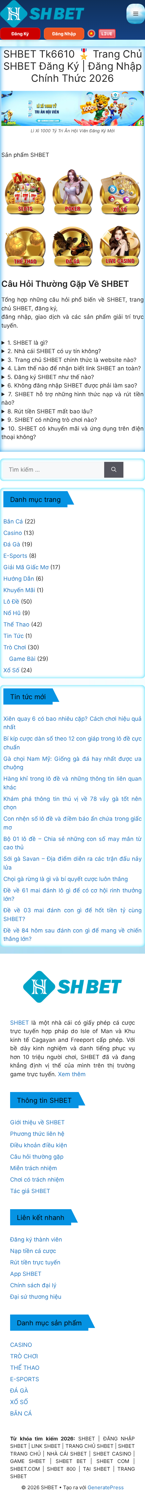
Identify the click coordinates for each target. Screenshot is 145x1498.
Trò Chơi (14, 647)
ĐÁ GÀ (19, 1390)
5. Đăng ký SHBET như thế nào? (50, 377)
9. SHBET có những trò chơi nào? (52, 419)
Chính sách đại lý (33, 1285)
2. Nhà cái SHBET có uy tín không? (54, 351)
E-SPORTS (24, 1379)
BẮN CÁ (21, 1413)
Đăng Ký (20, 33)
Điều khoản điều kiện (38, 1145)
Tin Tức (13, 636)
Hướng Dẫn (18, 578)
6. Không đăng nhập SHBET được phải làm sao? (72, 385)
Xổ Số (11, 670)
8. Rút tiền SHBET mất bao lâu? (50, 411)
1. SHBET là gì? (27, 342)
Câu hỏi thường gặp (36, 1156)
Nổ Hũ (12, 613)
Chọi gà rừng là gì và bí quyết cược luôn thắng (65, 879)
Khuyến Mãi (19, 590)
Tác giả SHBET (30, 1191)
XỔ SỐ (19, 1402)
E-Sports (15, 555)
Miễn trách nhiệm (33, 1168)
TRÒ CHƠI (24, 1356)
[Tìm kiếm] (113, 470)
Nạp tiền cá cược (33, 1251)
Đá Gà (11, 544)
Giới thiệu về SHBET (37, 1122)
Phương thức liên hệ (37, 1133)
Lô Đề (11, 601)
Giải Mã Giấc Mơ (26, 567)
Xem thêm (72, 1074)
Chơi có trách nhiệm (37, 1179)
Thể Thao (16, 624)
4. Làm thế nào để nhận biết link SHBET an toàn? (74, 368)
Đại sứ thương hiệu (35, 1296)
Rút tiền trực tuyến (35, 1262)
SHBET (19, 1022)
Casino (12, 533)
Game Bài (22, 658)
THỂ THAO (24, 1367)
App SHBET (25, 1273)
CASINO (21, 1344)
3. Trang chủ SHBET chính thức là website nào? (72, 359)
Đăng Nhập (64, 33)
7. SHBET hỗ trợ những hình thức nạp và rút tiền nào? (72, 398)
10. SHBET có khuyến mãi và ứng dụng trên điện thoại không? (72, 433)
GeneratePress (106, 1487)
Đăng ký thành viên (36, 1239)
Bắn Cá (13, 521)
